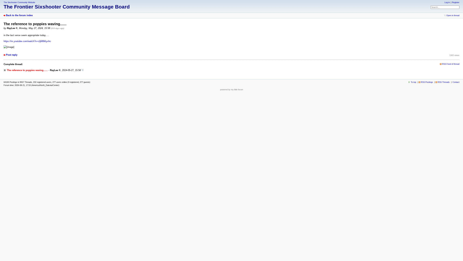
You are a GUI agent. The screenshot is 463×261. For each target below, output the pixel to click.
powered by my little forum (231, 89)
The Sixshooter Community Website (19, 2)
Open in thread (452, 15)
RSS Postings (427, 82)
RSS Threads (444, 82)
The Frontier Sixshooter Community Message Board (67, 7)
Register (455, 2)
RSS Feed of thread (450, 64)
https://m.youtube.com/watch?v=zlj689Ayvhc (27, 41)
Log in (447, 2)
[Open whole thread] (83, 70)
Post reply (11, 54)
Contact (456, 82)
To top (413, 82)
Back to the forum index (19, 15)
